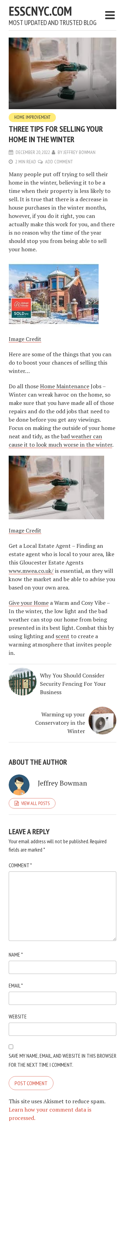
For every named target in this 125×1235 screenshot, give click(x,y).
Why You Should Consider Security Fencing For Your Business (73, 684)
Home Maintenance (64, 386)
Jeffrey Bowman (79, 152)
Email (16, 985)
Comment (20, 865)
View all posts (35, 803)
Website (18, 1016)
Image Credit (25, 339)
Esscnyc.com (40, 11)
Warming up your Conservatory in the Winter (60, 722)
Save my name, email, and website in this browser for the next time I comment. (62, 1060)
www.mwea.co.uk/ (31, 571)
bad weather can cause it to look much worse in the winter (60, 440)
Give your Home (29, 603)
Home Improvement (32, 117)
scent (62, 636)
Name (16, 954)
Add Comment (59, 162)
